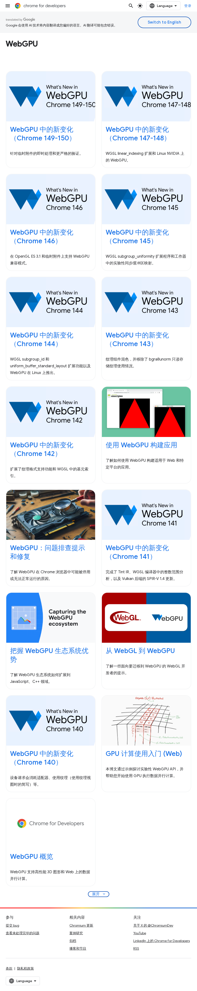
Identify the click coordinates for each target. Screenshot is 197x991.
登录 (187, 6)
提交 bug (12, 925)
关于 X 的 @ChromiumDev (153, 925)
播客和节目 (77, 948)
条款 (9, 968)
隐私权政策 (25, 968)
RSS (136, 948)
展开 (99, 894)
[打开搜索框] (131, 6)
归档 (72, 941)
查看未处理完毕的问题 (22, 933)
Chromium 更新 (81, 925)
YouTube (139, 933)
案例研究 (76, 933)
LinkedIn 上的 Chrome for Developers (161, 941)
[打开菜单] (7, 6)
